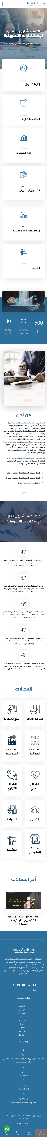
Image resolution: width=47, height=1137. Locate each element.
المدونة (22, 1028)
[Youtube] (23, 985)
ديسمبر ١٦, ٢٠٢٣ (29, 911)
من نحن (22, 1009)
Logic (19, 1118)
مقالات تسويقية (18, 911)
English (22, 1035)
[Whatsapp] (34, 990)
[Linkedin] (18, 985)
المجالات (22, 1017)
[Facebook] (34, 985)
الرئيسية (22, 1006)
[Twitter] (29, 985)
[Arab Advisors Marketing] (35, 3)
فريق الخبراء (22, 1020)
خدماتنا (22, 1013)
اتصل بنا (22, 1031)
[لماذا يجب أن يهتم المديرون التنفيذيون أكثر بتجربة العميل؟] (23, 901)
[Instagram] (13, 985)
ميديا (22, 1024)
